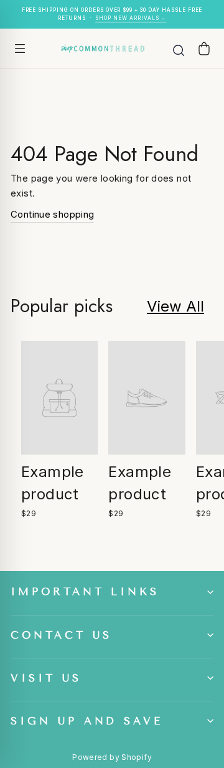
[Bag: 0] (204, 48)
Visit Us (46, 678)
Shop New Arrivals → (130, 18)
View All (175, 306)
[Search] (178, 48)
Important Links (85, 592)
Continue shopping (52, 214)
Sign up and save (87, 721)
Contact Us (61, 635)
